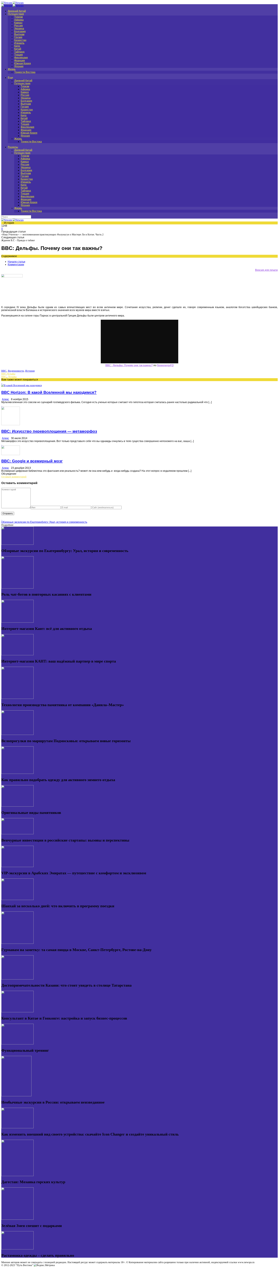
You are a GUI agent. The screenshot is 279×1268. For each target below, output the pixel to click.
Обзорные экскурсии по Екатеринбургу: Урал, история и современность (44, 522)
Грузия (18, 37)
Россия (18, 25)
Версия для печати (266, 270)
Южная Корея (22, 63)
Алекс (5, 399)
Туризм (18, 17)
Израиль (19, 43)
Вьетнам (19, 34)
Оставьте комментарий (13, 476)
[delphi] (12, 276)
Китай (17, 48)
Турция (18, 54)
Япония (18, 66)
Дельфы (11, 373)
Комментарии (16, 264)
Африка (19, 19)
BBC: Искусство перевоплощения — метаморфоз (49, 431)
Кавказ (18, 22)
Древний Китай (17, 11)
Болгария (20, 31)
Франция (19, 60)
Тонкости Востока (24, 72)
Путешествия (16, 14)
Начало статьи (16, 261)
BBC (4, 370)
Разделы (13, 147)
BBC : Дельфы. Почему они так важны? (129, 365)
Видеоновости (16, 370)
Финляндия (21, 57)
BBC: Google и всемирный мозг (32, 461)
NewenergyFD (165, 365)
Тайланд (19, 51)
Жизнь (12, 69)
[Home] (12, 5)
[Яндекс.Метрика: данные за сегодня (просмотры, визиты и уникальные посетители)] (44, 1265)
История (30, 370)
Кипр (17, 46)
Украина (19, 28)
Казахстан (20, 40)
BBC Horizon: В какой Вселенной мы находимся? (49, 392)
